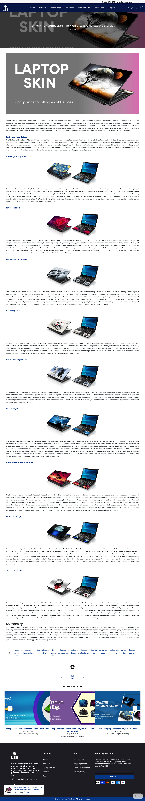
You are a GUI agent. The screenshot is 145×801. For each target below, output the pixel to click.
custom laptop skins (28, 651)
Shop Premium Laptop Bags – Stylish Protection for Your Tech (72, 730)
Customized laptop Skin (41, 651)
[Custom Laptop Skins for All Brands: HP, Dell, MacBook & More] (61, 677)
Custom (42, 7)
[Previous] (10, 708)
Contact (46, 772)
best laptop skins (17, 653)
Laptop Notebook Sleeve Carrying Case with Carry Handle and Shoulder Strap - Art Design (27, 790)
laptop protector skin (84, 651)
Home (32, 7)
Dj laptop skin (53, 653)
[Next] (135, 708)
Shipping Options (81, 764)
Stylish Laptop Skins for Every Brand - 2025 (118, 729)
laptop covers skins (63, 651)
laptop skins (124, 651)
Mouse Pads (99, 7)
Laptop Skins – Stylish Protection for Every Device (27, 729)
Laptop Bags (55, 7)
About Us (46, 764)
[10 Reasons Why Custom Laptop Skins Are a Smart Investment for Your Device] (83, 677)
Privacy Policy (79, 772)
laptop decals (73, 651)
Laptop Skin (69, 7)
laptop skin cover (103, 651)
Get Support (79, 759)
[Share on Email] (72, 667)
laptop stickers (132, 651)
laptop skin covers (114, 651)
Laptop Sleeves (49, 768)
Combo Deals (84, 7)
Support (111, 7)
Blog (44, 776)
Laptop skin (94, 651)
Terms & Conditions (82, 768)
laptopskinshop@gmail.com (26, 779)
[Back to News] (72, 677)
